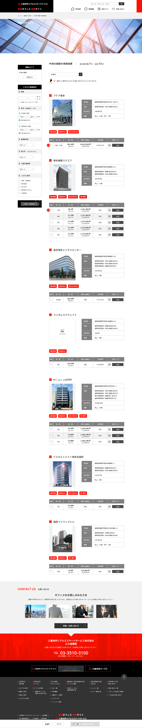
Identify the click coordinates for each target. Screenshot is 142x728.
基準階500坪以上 (26, 190)
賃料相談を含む (25, 120)
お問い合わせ (120, 9)
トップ (20, 16)
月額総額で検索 (26, 126)
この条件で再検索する (29, 204)
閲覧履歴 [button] (91, 9)
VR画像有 (24, 193)
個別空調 (24, 183)
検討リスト (105, 9)
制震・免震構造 (25, 180)
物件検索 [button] (78, 9)
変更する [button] (30, 77)
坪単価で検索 (25, 113)
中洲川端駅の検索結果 (40, 16)
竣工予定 (24, 187)
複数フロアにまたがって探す (29, 102)
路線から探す (27, 16)
